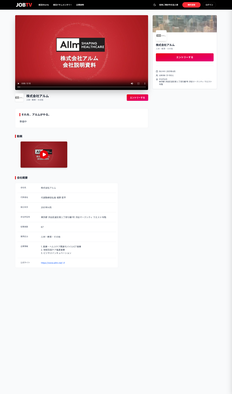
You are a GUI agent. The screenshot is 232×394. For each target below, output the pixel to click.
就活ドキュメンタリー (62, 5)
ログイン (209, 5)
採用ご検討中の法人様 (168, 5)
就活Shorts (44, 5)
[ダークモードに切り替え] (154, 4)
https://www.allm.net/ (52, 263)
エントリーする (137, 97)
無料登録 (191, 5)
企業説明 (80, 5)
